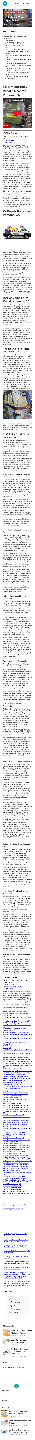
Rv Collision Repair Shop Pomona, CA (18, 49)
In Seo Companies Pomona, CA (13, 1209)
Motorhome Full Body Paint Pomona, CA (16, 1021)
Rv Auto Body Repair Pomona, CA (14, 1132)
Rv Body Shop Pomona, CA (12, 1153)
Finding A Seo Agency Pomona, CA (14, 1205)
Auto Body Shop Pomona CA (15, 12)
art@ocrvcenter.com (15, 986)
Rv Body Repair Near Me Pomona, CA (15, 1080)
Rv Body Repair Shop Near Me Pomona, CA (17, 1086)
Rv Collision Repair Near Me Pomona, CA (16, 1140)
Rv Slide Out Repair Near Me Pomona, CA (17, 1120)
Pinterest (17, 1309)
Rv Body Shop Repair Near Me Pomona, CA (17, 1061)
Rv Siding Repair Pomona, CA (12, 1069)
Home (16, 3)
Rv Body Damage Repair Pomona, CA (15, 1094)
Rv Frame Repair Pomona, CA (12, 1096)
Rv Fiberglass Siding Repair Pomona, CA (16, 1023)
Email (16, 1312)
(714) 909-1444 (9, 140)
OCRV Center (10, 40)
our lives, (6, 503)
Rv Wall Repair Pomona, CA (12, 1084)
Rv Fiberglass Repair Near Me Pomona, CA (17, 1059)
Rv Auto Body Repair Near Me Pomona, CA (17, 1161)
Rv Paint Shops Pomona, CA (12, 1088)
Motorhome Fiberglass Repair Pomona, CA (17, 1032)
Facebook (17, 1302)
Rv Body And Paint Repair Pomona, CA (17, 44)
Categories (27, 3)
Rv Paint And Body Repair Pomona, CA (19, 76)
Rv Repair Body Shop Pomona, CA (15, 42)
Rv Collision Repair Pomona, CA (17, 63)
